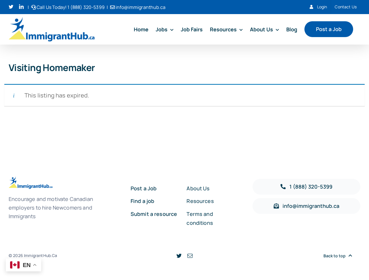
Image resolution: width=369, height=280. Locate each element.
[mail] (190, 255)
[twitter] (179, 255)
